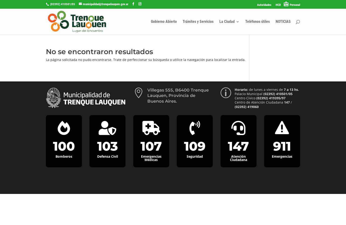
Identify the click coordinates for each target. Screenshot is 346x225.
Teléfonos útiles (257, 22)
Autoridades (264, 5)
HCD (278, 5)
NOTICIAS (283, 22)
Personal (295, 5)
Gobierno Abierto (164, 22)
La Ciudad (227, 22)
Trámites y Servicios (198, 22)
